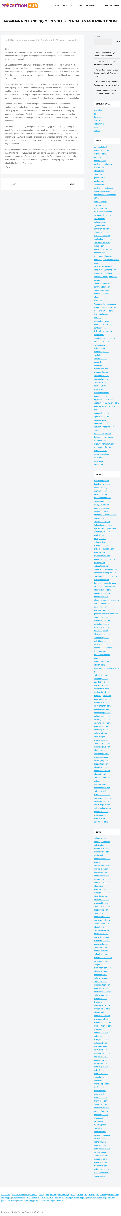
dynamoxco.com (100, 1101)
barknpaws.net (100, 539)
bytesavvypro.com (101, 757)
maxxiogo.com (100, 1091)
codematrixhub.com (102, 743)
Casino (43, 40)
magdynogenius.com (102, 696)
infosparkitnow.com (102, 865)
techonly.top (99, 185)
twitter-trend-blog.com (103, 256)
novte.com (98, 301)
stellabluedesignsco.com (104, 641)
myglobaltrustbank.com (103, 399)
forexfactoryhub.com (102, 215)
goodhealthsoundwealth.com (106, 614)
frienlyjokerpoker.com (103, 239)
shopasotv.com (100, 420)
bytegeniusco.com (101, 740)
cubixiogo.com (100, 1132)
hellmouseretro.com (102, 621)
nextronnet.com (100, 1098)
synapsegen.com (101, 1118)
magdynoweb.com (101, 988)
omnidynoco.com (101, 1145)
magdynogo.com (101, 822)
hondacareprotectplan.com (105, 573)
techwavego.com (101, 978)
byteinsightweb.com (102, 692)
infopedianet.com (101, 1033)
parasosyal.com (100, 607)
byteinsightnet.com (101, 903)
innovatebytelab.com (102, 883)
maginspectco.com (101, 818)
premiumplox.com (101, 342)
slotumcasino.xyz (101, 372)
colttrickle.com (100, 154)
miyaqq (29, 1201)
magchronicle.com (101, 682)
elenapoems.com (101, 617)
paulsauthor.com (101, 644)
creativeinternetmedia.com (105, 195)
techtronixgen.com (101, 702)
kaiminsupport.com (102, 501)
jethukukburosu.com (102, 590)
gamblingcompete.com (103, 188)
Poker (48, 40)
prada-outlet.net (100, 147)
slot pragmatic (99, 124)
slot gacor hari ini (18, 1198)
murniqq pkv (114, 1195)
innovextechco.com (102, 937)
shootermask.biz (100, 359)
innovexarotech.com (102, 798)
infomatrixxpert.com (102, 917)
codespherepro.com (102, 778)
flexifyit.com (99, 1087)
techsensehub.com (102, 852)
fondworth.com (100, 518)
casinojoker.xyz (100, 382)
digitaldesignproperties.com (105, 528)
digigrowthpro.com (101, 150)
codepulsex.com (100, 982)
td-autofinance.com (102, 236)
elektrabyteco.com (101, 954)
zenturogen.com (100, 1104)
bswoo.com (98, 464)
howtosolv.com (100, 328)
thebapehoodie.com (102, 603)
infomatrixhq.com (101, 927)
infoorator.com (100, 297)
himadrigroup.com (101, 229)
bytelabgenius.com (102, 719)
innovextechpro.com (102, 706)
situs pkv (97, 120)
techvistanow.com (101, 924)
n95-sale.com (99, 198)
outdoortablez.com (101, 662)
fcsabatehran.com (101, 624)
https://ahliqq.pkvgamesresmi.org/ (52, 1201)
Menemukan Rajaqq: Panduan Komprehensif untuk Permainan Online (106, 73)
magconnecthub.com (102, 1022)
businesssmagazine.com (104, 191)
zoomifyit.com (99, 1176)
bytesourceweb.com (102, 784)
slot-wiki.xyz (99, 389)
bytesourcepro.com (102, 1005)
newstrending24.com (102, 447)
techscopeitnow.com (102, 808)
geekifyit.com (99, 563)
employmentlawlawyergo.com (106, 403)
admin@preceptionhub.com (25, 40)
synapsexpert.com (101, 1156)
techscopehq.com (101, 1043)
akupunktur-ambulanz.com (105, 270)
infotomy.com (99, 665)
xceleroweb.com (100, 1166)
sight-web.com (100, 226)
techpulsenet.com (101, 965)
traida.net (98, 318)
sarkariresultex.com (102, 532)
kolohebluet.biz (100, 355)
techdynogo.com (101, 679)
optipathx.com (99, 1070)
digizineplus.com (101, 1046)
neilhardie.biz (99, 348)
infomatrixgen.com (101, 767)
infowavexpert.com (101, 737)
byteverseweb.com (101, 1019)
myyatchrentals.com (102, 556)
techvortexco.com (101, 869)
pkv (97, 1195)
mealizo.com (99, 535)
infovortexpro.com (101, 801)
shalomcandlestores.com (104, 559)
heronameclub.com (102, 655)
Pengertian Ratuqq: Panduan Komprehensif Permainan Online (106, 83)
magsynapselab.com (102, 699)
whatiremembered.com (103, 273)
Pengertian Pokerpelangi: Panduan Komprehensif (104, 54)
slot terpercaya (63, 1195)
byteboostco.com (101, 951)
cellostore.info (99, 542)
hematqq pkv (6, 1198)
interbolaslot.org (100, 487)
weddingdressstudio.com (104, 338)
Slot (52, 40)
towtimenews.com (101, 580)
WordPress (38, 1212)
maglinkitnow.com (101, 689)
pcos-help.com (100, 167)
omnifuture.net (100, 161)
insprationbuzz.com (102, 511)
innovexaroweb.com (102, 992)
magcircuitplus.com (102, 805)
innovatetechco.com (102, 723)
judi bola (80, 1195)
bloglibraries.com (101, 597)
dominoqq (98, 117)
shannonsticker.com (102, 508)
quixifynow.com (100, 1063)
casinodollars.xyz (101, 379)
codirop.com (99, 174)
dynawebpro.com (101, 1115)
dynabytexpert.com (102, 1084)
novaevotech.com (101, 934)
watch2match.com (101, 393)
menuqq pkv (5, 1195)
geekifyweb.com (100, 872)
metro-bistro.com (101, 324)
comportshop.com (101, 413)
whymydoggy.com (101, 481)
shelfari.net (98, 365)
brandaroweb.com (101, 1173)
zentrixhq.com (99, 1077)
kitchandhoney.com (102, 321)
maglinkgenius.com (102, 941)
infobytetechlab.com (102, 774)
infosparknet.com (101, 1057)
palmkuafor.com (100, 491)
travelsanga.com (101, 423)
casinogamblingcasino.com (105, 576)
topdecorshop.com (101, 417)
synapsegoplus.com (102, 1029)
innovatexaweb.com (102, 859)
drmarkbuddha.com (102, 287)
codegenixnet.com (101, 781)
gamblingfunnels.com (103, 164)
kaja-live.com (99, 219)
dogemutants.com (101, 627)
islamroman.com (101, 232)
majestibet (21, 1201)
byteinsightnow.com (102, 788)
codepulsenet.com (101, 1036)
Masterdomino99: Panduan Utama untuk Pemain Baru (105, 92)
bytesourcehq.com (101, 900)
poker (96, 127)
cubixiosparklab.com (102, 930)
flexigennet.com (100, 651)
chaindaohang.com (102, 283)
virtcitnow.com (100, 205)
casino (61, 40)
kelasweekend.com (102, 454)
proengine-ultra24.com (103, 311)
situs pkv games (18, 1195)
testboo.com (99, 335)
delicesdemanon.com (103, 331)
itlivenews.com (100, 440)
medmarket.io (99, 658)
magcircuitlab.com (101, 944)
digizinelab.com (100, 975)
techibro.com (99, 246)
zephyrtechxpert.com (102, 968)
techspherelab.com (102, 1009)
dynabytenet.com (101, 1002)
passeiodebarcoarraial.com (105, 515)
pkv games (68, 40)
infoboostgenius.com (102, 750)
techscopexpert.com (102, 713)
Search (97, 37)
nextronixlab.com (101, 1074)
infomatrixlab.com (101, 1012)
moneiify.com (99, 552)
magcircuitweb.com (102, 709)
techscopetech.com (102, 985)
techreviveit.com (100, 733)
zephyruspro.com (101, 1067)
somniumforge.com (102, 593)
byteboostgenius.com (103, 1026)
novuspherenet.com (102, 1135)
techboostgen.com (101, 848)
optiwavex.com (100, 1142)
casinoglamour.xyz (101, 376)
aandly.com (98, 461)
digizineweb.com (101, 910)
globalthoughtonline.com (104, 549)
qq (95, 114)
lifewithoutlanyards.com (103, 314)
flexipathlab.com (100, 1121)
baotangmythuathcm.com (104, 586)
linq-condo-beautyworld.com (105, 277)
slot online (98, 110)
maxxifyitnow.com (101, 1060)
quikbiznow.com (100, 1162)
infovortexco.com (101, 971)
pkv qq (72, 1195)
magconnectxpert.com (103, 958)
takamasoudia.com (102, 634)
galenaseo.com (100, 396)
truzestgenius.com (101, 961)
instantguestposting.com (104, 427)
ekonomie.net (99, 430)
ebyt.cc (97, 280)
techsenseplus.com (102, 747)
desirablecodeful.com (103, 648)
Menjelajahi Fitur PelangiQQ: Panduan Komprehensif (105, 62)
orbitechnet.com (100, 1138)
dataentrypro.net (100, 494)
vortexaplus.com (100, 1128)
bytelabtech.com (100, 855)
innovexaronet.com (102, 920)
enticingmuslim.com (102, 610)
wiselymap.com (100, 208)
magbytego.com (100, 889)
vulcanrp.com (99, 253)
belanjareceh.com (101, 505)
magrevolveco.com (102, 795)
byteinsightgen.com (102, 760)
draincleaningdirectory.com (105, 583)
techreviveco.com (101, 995)
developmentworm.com (103, 437)
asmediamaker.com (102, 546)
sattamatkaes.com (101, 566)
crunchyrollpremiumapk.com (105, 569)
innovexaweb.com (101, 1108)
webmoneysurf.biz (101, 352)
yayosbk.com (99, 345)
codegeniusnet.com (102, 893)
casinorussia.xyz (101, 369)
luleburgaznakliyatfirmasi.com (106, 600)
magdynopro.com (101, 726)
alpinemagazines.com (103, 249)
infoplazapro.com (101, 730)
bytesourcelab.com (102, 1053)
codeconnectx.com (101, 913)
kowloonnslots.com (102, 243)
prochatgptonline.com (103, 212)
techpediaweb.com (102, 716)
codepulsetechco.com (103, 906)
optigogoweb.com (101, 1169)
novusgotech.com (101, 1094)
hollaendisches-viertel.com (105, 307)
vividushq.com (100, 1125)
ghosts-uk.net (99, 178)
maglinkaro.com (100, 999)
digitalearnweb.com (102, 484)
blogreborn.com (100, 202)
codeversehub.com (102, 1016)
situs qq (97, 131)
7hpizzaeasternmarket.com (105, 304)
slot (74, 40)
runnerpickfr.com (101, 157)
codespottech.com (101, 675)
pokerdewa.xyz (100, 386)
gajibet (35, 1201)
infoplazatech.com (101, 876)
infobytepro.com (100, 886)
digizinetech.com (101, 764)
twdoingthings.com (101, 638)
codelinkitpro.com (101, 845)
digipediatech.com (101, 685)
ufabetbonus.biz (100, 451)
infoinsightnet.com (101, 896)
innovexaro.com (100, 1050)
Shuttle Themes (18, 1212)
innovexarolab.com (102, 771)
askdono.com (99, 181)
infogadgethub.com (102, 842)
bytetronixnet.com (101, 812)
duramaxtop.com (101, 631)
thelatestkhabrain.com (103, 525)
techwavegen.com (101, 754)
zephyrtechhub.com (102, 1149)
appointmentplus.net (102, 434)
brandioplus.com (101, 1111)
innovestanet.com (101, 1081)
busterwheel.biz (100, 362)
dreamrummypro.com (102, 498)
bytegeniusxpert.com (102, 879)
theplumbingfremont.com (104, 444)
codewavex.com (100, 947)
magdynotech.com (101, 1040)
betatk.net (98, 458)
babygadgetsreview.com (104, 266)
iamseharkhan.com (102, 522)
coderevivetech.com (102, 791)
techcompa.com (100, 222)
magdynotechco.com (102, 862)
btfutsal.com (99, 171)
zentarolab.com (100, 1159)
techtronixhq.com (101, 838)
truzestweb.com (100, 1152)
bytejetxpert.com (100, 815)
